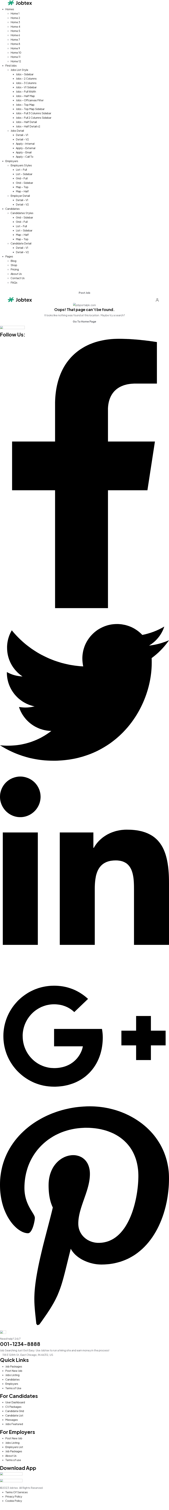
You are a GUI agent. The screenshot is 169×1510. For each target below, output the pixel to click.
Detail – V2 (22, 139)
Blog (13, 261)
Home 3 (15, 22)
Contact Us (18, 278)
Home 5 (15, 31)
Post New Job (13, 1370)
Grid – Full (22, 178)
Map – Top (22, 187)
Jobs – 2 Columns (26, 78)
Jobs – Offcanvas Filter (30, 100)
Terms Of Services (16, 1492)
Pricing (15, 269)
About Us (16, 274)
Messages (11, 1419)
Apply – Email (24, 152)
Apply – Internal (25, 143)
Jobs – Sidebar (25, 74)
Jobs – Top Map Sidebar (30, 109)
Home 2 (15, 18)
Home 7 (15, 39)
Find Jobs (11, 65)
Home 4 (15, 26)
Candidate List (14, 1415)
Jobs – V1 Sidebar (26, 87)
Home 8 (15, 44)
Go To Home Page (84, 321)
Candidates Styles (22, 213)
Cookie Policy (13, 1500)
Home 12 (16, 61)
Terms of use (13, 1460)
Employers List (14, 1447)
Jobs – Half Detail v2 (28, 126)
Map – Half (22, 191)
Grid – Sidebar (24, 182)
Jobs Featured (14, 1424)
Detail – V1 (22, 135)
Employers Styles (21, 165)
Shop (14, 265)
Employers (11, 161)
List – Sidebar (24, 174)
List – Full (21, 169)
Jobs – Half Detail (26, 122)
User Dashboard (15, 1402)
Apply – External (25, 148)
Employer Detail (20, 195)
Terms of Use (13, 1388)
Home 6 (15, 35)
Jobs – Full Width (26, 91)
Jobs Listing (12, 1375)
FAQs (14, 282)
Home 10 (16, 52)
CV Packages (13, 1406)
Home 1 (15, 13)
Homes (9, 9)
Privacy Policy (13, 1496)
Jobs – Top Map (25, 104)
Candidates (12, 208)
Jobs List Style (19, 70)
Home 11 (15, 57)
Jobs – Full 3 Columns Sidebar (33, 113)
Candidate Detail (21, 243)
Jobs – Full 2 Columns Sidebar (33, 117)
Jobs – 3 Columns (26, 83)
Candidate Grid (14, 1411)
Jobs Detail (17, 130)
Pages (9, 256)
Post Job (84, 292)
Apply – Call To (24, 156)
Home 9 (15, 48)
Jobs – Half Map (25, 96)
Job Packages (13, 1366)
